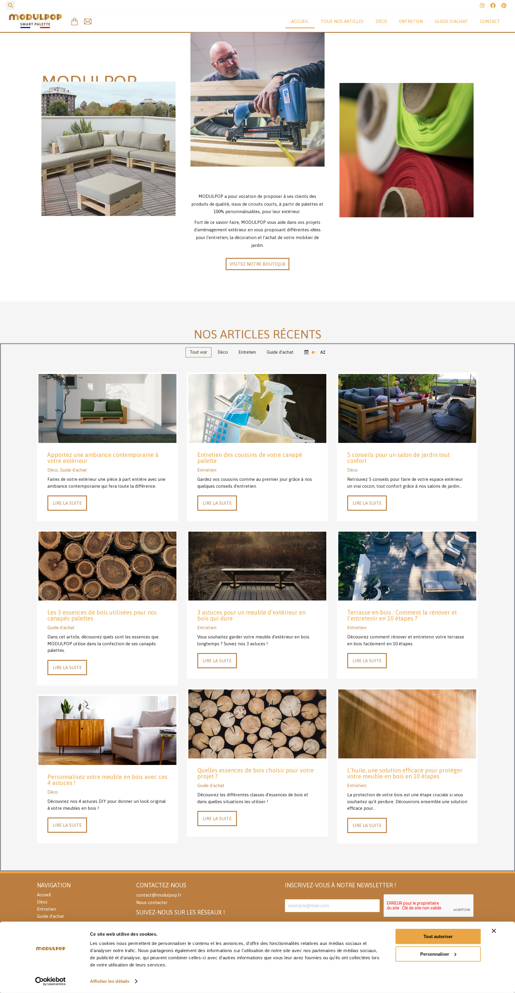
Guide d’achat (451, 21)
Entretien (411, 21)
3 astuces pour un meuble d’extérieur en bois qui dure (251, 615)
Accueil (300, 21)
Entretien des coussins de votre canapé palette (249, 457)
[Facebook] (493, 5)
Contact (490, 21)
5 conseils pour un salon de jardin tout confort (398, 457)
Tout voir (198, 352)
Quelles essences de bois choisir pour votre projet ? (255, 773)
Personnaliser (434, 953)
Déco (381, 21)
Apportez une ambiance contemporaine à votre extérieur (103, 457)
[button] (257, 264)
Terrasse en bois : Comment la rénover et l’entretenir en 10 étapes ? (402, 615)
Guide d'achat (280, 352)
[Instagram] (482, 5)
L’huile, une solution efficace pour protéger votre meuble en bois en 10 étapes (405, 773)
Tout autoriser (438, 936)
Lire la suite (67, 503)
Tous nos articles (342, 21)
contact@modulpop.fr (159, 894)
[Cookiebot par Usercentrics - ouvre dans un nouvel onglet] (50, 981)
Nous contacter (151, 902)
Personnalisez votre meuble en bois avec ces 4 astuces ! (107, 779)
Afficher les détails (109, 981)
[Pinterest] (503, 5)
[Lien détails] (108, 408)
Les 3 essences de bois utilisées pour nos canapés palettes (102, 615)
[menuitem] (83, 894)
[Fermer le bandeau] (494, 931)
